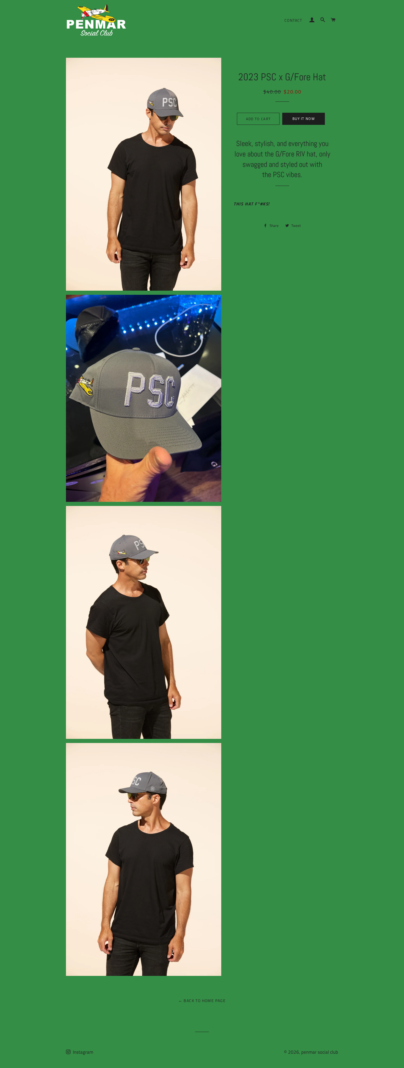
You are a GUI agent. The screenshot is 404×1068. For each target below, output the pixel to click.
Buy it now (303, 118)
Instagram (82, 1052)
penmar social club (319, 1052)
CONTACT (293, 20)
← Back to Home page (202, 1000)
